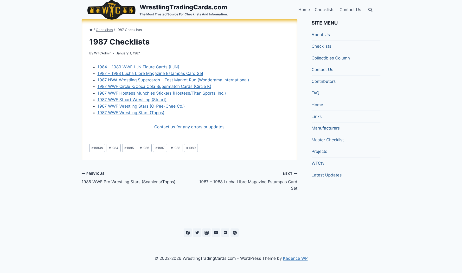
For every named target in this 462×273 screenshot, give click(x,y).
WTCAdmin (102, 53)
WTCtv (318, 163)
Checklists (324, 9)
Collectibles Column (331, 58)
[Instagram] (206, 232)
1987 (160, 148)
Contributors (324, 81)
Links (317, 116)
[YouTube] (216, 232)
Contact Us (350, 9)
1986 (144, 148)
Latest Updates (327, 175)
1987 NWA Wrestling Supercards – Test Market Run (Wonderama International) (173, 80)
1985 (129, 148)
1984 (113, 148)
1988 (175, 148)
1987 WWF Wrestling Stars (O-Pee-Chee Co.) (141, 106)
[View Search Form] (370, 10)
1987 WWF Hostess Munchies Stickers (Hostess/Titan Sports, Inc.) (161, 93)
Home (304, 9)
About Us (321, 34)
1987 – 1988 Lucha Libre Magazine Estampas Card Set (150, 73)
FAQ (315, 93)
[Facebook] (188, 232)
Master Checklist (328, 139)
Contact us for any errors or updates (189, 126)
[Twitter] (197, 232)
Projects (319, 151)
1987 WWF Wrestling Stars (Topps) (130, 112)
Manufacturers (326, 128)
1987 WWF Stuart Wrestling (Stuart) (132, 99)
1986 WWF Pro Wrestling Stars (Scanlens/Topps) (128, 178)
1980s (97, 148)
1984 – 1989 (138, 67)
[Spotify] (235, 232)
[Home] (91, 30)
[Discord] (225, 232)
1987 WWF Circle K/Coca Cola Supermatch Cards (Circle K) (154, 86)
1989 (191, 148)
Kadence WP (295, 258)
